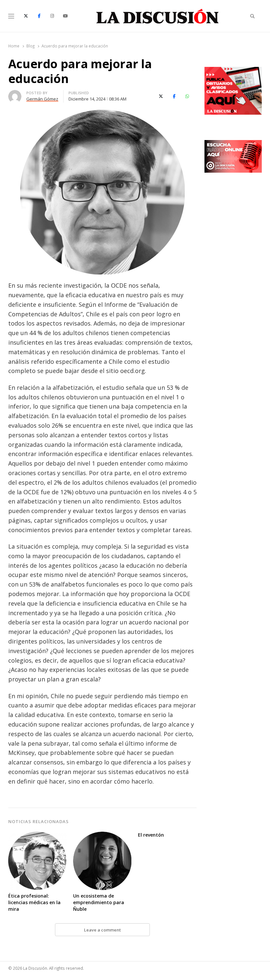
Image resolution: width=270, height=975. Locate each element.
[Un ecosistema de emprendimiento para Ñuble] (102, 836)
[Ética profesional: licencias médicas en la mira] (37, 836)
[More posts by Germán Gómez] (14, 94)
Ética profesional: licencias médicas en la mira (34, 902)
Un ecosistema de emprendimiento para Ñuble (98, 902)
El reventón (151, 835)
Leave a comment (102, 930)
